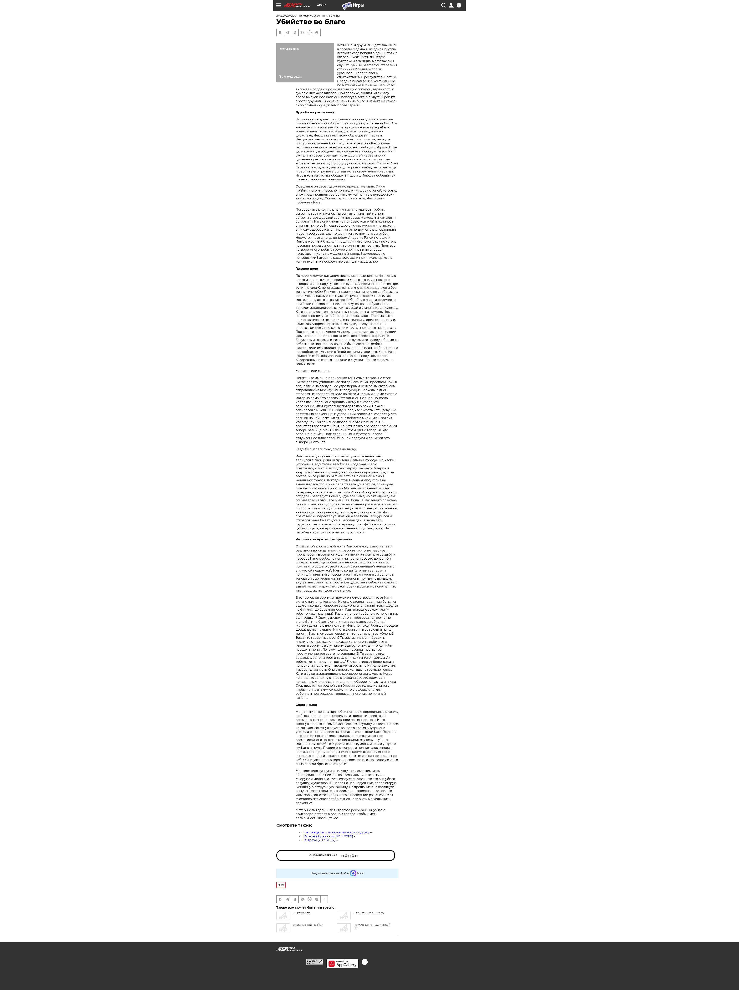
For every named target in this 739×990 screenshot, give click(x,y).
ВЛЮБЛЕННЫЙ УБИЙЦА (308, 924)
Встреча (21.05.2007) (319, 840)
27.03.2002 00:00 (286, 15)
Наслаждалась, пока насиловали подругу (336, 832)
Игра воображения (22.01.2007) (328, 836)
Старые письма (302, 912)
